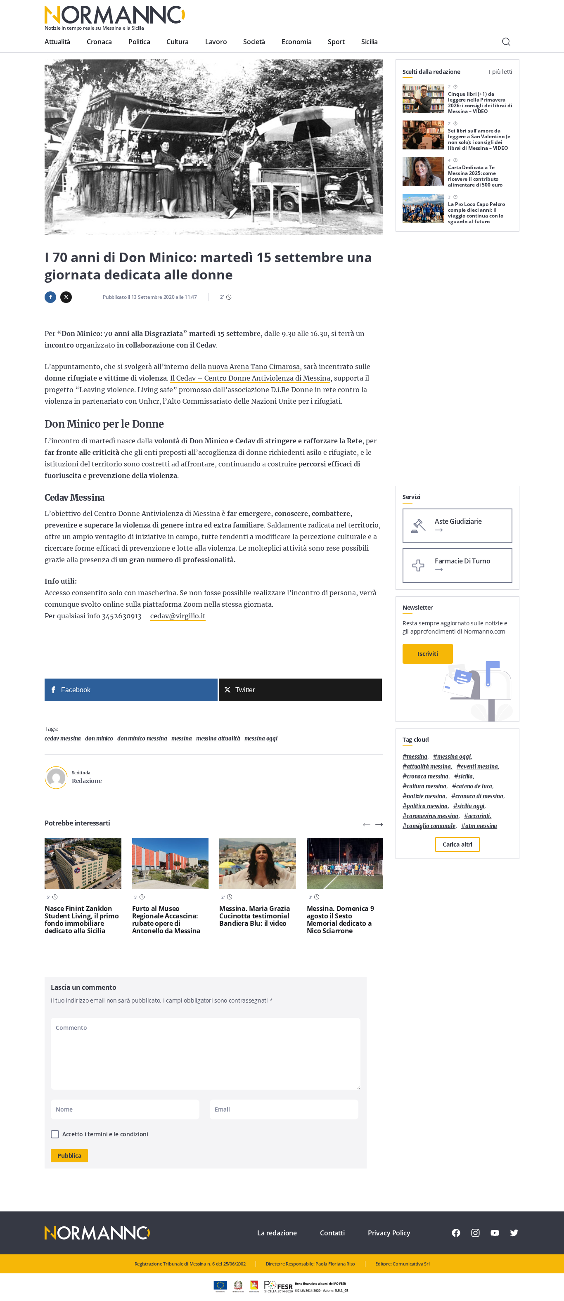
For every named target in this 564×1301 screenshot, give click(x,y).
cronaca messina (427, 776)
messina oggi (260, 738)
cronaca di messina (479, 796)
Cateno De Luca (474, 786)
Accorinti (479, 816)
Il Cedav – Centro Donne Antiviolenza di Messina (250, 378)
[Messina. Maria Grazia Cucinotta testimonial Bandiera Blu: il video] (257, 863)
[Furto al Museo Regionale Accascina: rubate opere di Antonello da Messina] (170, 863)
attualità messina (429, 766)
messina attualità (218, 738)
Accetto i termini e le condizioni (105, 1134)
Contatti (332, 1232)
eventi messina (479, 766)
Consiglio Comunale (431, 826)
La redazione (277, 1232)
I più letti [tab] (500, 72)
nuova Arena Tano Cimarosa (254, 366)
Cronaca (99, 41)
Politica (139, 41)
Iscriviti (427, 654)
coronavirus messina (432, 816)
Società (254, 41)
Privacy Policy (389, 1232)
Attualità (57, 41)
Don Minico (99, 738)
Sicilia (369, 41)
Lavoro (216, 41)
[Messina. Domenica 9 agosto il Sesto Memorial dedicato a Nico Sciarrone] (345, 863)
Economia (296, 41)
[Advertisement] (457, 362)
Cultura (177, 41)
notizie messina (426, 796)
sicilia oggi (470, 806)
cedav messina (63, 738)
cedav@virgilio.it (178, 616)
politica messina (427, 806)
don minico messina (142, 738)
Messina (181, 738)
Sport (336, 41)
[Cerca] (506, 42)
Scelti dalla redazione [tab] (431, 72)
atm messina (481, 826)
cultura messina (426, 786)
